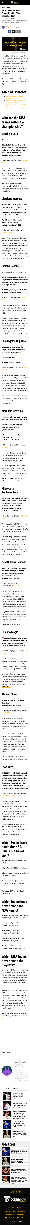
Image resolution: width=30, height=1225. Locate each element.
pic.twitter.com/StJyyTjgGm (11, 578)
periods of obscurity (8, 547)
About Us (7, 1211)
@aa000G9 (17, 417)
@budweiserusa (7, 437)
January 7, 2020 (7, 232)
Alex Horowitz (11, 26)
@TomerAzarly (9, 357)
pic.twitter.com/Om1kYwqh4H (11, 225)
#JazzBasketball (17, 786)
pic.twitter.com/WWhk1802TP (15, 646)
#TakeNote (5, 788)
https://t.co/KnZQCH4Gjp (10, 222)
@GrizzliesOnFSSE (8, 430)
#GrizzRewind (6, 435)
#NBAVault (11, 508)
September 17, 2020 (8, 796)
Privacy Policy (21, 1218)
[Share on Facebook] (9, 31)
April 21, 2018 (16, 586)
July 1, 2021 (6, 713)
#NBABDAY (18, 508)
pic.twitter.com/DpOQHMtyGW (11, 705)
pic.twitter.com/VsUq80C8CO (18, 788)
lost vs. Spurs (10, 863)
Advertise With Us (19, 1211)
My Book (20, 1208)
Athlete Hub (20, 1214)
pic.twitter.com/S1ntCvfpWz (11, 362)
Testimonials (9, 1214)
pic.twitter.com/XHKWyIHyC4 (11, 511)
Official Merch (9, 1218)
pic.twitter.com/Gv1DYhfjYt (10, 440)
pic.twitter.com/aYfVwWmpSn (11, 155)
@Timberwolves (7, 503)
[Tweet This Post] (13, 31)
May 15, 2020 (6, 447)
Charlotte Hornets (16, 990)
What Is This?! (10, 1208)
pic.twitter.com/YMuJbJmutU (11, 292)
